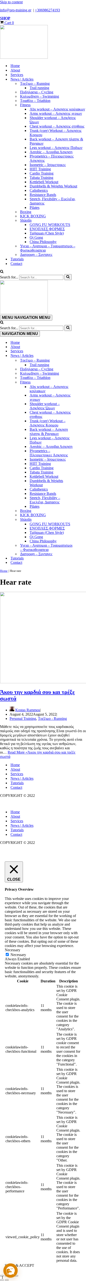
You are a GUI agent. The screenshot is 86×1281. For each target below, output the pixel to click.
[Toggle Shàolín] (83, 519)
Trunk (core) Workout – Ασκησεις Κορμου (55, 133)
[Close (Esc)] (16, 1275)
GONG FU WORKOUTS (50, 225)
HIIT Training (40, 169)
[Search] (2, 272)
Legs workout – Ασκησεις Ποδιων (56, 148)
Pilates (34, 208)
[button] (10, 1270)
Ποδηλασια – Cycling (36, 92)
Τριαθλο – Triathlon (35, 101)
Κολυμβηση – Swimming (39, 96)
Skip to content (11, 2)
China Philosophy (43, 242)
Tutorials (17, 259)
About (15, 70)
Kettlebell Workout (44, 182)
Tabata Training (41, 178)
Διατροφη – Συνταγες (36, 255)
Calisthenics (39, 190)
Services (17, 75)
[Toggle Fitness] (83, 382)
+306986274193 (47, 10)
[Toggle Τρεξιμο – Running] (83, 360)
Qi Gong (36, 237)
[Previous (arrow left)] (2, 1280)
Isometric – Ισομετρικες (48, 165)
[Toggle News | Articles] (83, 355)
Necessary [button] (12, 950)
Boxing (25, 212)
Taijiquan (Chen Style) (47, 233)
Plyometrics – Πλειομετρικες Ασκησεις (52, 158)
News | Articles (22, 778)
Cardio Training (42, 173)
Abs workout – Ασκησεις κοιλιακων (57, 109)
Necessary (18, 955)
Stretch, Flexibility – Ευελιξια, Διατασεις (52, 201)
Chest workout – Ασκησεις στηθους (57, 126)
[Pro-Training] (43, 42)
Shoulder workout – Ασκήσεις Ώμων (53, 120)
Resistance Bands (43, 195)
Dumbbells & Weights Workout (53, 186)
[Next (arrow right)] (7, 1280)
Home (15, 66)
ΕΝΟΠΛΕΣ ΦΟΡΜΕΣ (47, 229)
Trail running (39, 88)
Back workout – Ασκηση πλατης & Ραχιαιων (56, 141)
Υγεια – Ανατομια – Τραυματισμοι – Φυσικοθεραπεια (47, 248)
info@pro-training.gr (15, 10)
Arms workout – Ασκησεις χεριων (56, 113)
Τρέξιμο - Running (52, 719)
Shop (5, 18)
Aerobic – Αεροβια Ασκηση (51, 152)
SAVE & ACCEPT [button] (19, 1265)
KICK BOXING (33, 216)
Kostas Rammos (27, 710)
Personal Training (23, 719)
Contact (16, 264)
